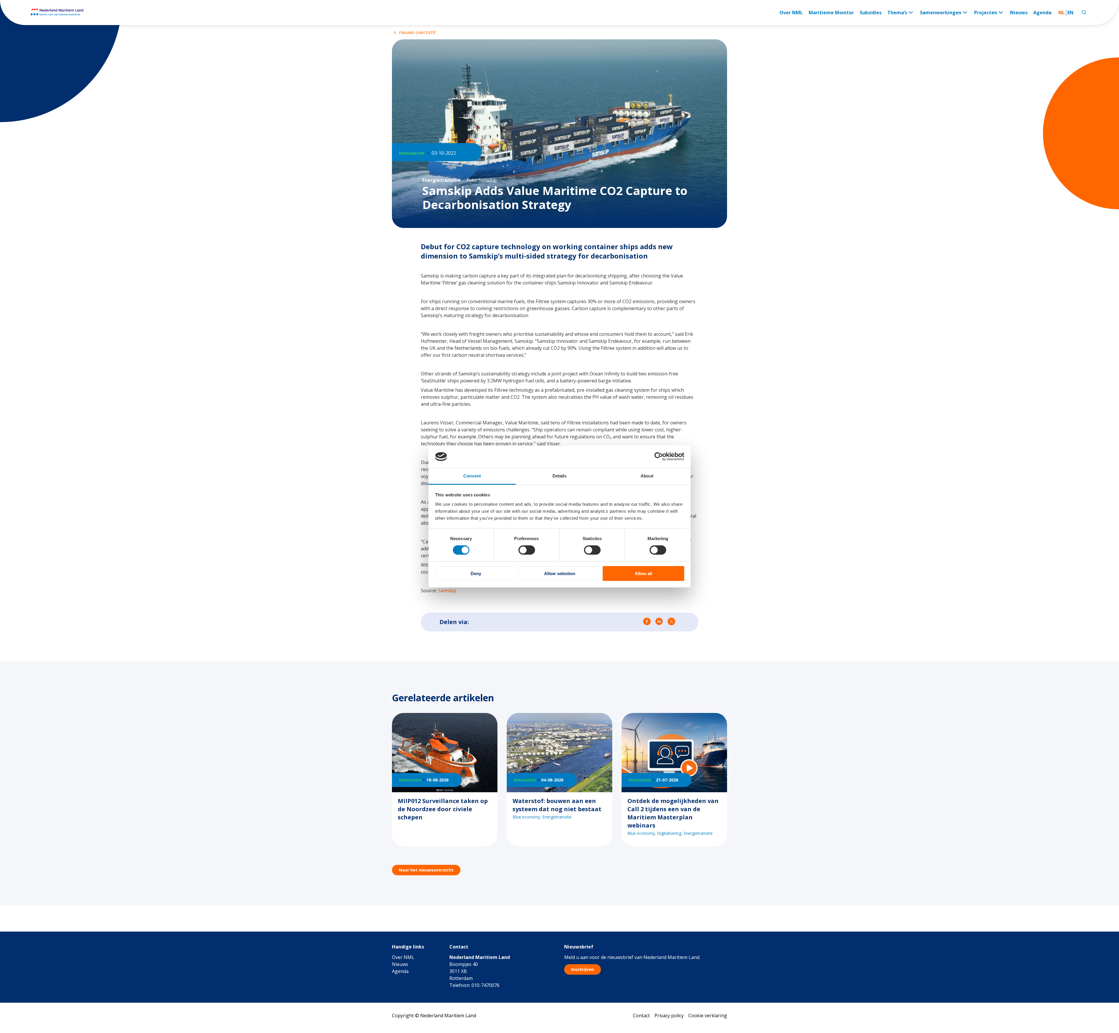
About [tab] (647, 475)
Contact (641, 1015)
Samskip (447, 590)
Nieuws (1018, 12)
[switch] (526, 550)
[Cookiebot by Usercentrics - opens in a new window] (658, 456)
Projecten (985, 12)
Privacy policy (669, 1015)
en (1070, 12)
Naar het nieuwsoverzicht (426, 870)
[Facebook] (647, 622)
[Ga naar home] (60, 12)
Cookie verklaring (707, 1015)
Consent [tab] (472, 475)
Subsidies (871, 12)
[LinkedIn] (659, 622)
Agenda (1042, 12)
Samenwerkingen (940, 12)
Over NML (791, 12)
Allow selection (559, 573)
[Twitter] (671, 622)
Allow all (643, 573)
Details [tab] (560, 475)
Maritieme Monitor (831, 12)
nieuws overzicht (417, 32)
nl (1061, 12)
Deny (476, 573)
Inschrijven (582, 969)
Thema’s (897, 12)
